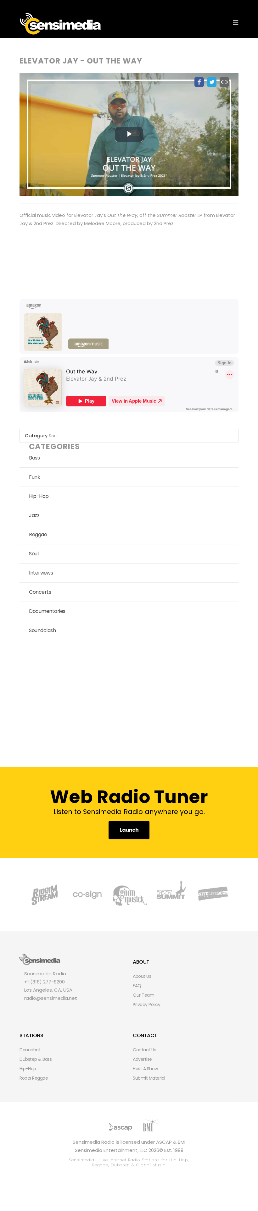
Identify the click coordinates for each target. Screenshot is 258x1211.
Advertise (142, 1059)
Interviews (41, 572)
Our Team (143, 995)
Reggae (38, 534)
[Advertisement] (129, 701)
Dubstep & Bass (36, 1059)
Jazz (34, 515)
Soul (53, 436)
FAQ (137, 986)
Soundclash (42, 630)
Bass (34, 457)
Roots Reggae (34, 1078)
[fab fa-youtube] (69, 1011)
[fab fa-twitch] (48, 1011)
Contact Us (144, 1050)
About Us (142, 976)
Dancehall (30, 1050)
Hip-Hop (39, 496)
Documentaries (47, 611)
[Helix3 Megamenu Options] (235, 23)
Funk (34, 477)
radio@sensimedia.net (50, 998)
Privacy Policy (146, 1004)
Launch (129, 830)
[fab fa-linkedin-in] (80, 1011)
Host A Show (145, 1068)
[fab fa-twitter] (37, 1011)
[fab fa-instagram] (58, 1011)
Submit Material (149, 1078)
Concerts (40, 592)
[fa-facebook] (26, 1011)
